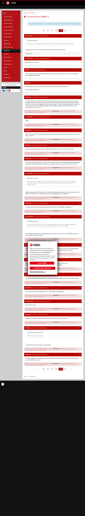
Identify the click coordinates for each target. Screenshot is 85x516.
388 (56, 30)
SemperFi (28, 82)
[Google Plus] (9, 91)
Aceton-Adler (29, 58)
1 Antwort (28, 53)
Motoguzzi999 (29, 301)
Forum (14, 3)
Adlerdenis (28, 97)
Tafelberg (28, 145)
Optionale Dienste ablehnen (42, 268)
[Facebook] (4, 91)
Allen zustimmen (42, 263)
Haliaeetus (28, 314)
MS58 (27, 70)
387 (52, 30)
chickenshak (28, 35)
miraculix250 (29, 173)
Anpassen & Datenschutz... (37, 271)
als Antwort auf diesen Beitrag (40, 35)
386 (48, 30)
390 (65, 30)
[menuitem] (11, 16)
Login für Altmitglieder (11, 84)
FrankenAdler (29, 116)
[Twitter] (6, 91)
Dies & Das (32, 13)
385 (43, 30)
